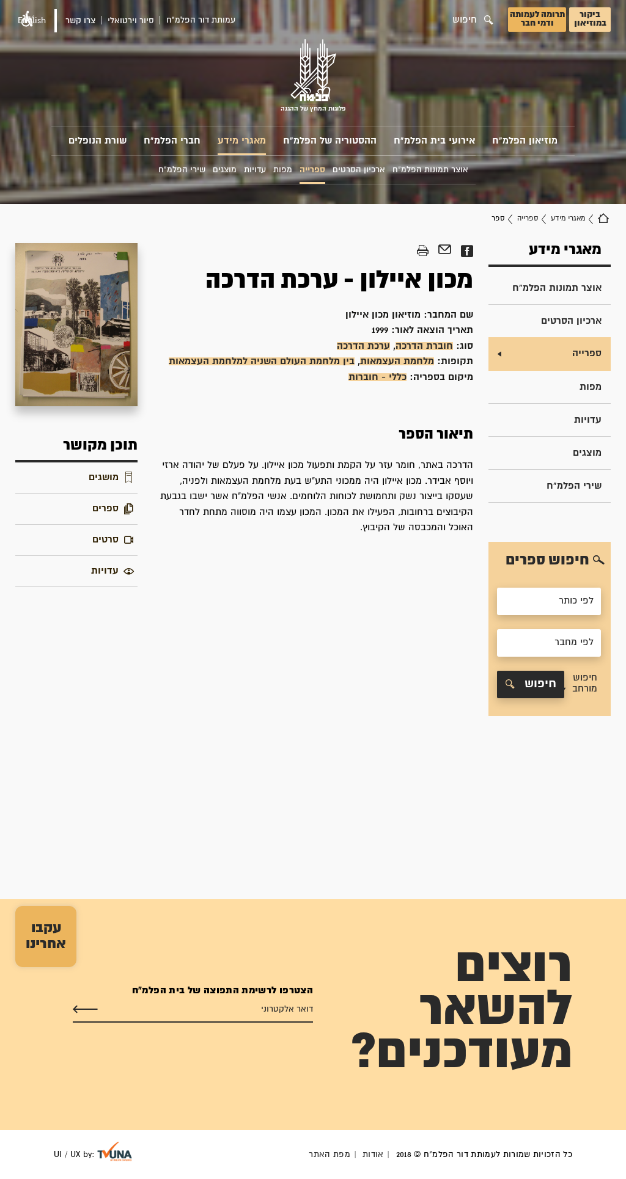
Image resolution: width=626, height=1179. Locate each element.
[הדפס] (422, 251)
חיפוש (538, 684)
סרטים (105, 540)
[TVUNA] (114, 1151)
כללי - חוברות (377, 377)
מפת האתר (329, 1154)
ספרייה (527, 218)
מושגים (104, 477)
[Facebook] (466, 251)
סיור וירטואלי (131, 20)
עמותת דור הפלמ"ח (200, 20)
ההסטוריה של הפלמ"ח (330, 141)
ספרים (105, 509)
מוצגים (587, 453)
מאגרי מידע (242, 141)
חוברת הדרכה (424, 346)
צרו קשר (80, 20)
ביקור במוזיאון (590, 19)
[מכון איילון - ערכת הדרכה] (76, 324)
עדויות (588, 420)
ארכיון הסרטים (571, 321)
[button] (581, 684)
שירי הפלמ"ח (574, 486)
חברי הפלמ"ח (172, 141)
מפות (591, 387)
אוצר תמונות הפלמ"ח (557, 288)
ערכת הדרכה (363, 346)
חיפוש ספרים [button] (547, 560)
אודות (373, 1154)
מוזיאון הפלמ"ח (525, 141)
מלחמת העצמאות (397, 361)
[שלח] (85, 1010)
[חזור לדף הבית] (603, 218)
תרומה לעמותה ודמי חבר (537, 19)
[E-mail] (444, 251)
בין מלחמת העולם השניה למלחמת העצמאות (262, 361)
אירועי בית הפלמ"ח (434, 141)
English (32, 20)
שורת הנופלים (97, 141)
